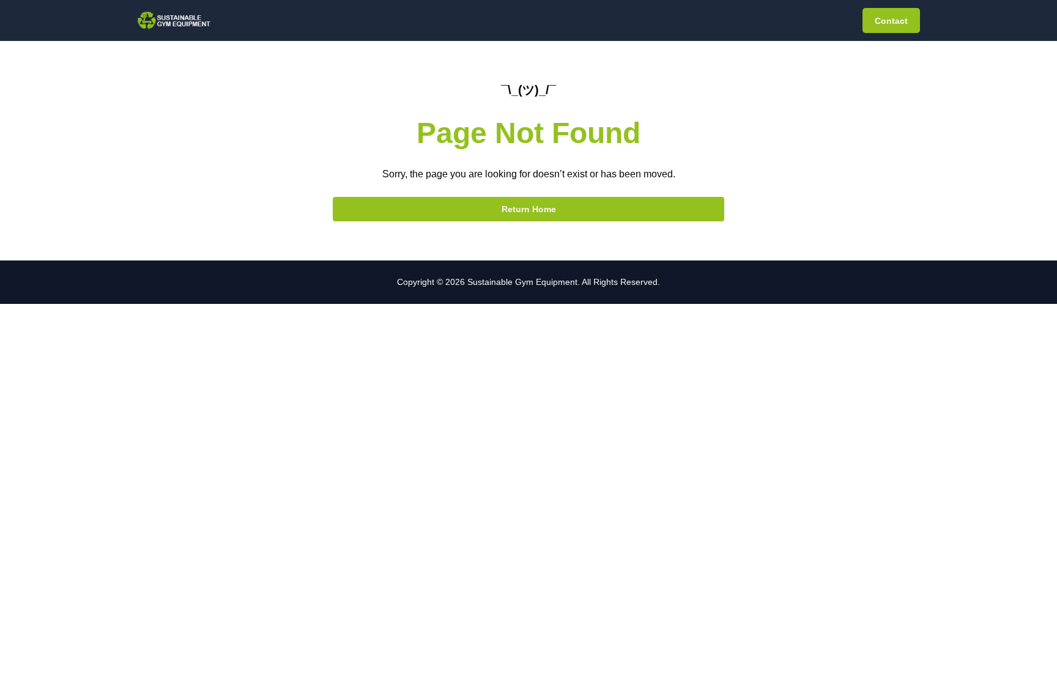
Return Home (529, 209)
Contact (891, 21)
